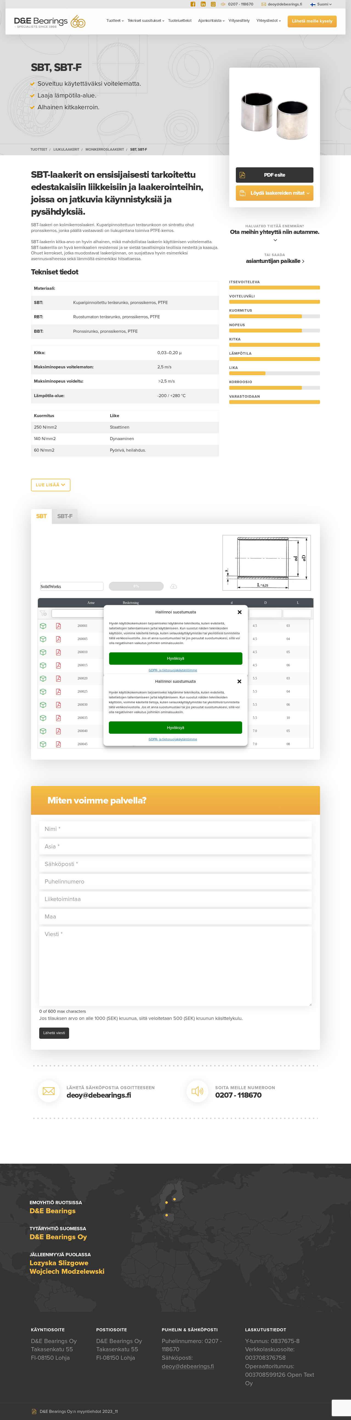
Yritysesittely (239, 20)
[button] (239, 681)
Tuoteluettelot (180, 20)
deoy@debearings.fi (285, 4)
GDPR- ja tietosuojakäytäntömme (173, 739)
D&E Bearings (50, 21)
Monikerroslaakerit (105, 150)
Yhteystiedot (267, 20)
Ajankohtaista (209, 20)
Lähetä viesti (54, 1033)
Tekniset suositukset (144, 20)
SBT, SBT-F (138, 150)
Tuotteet (113, 20)
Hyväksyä (175, 727)
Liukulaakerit (66, 150)
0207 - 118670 (238, 1095)
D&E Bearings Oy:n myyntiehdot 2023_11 (79, 1411)
